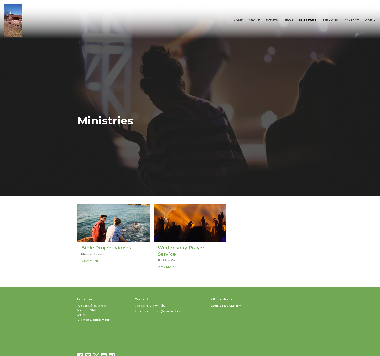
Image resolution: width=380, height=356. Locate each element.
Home (238, 20)
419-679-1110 (155, 306)
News (288, 20)
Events (272, 20)
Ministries (307, 20)
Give (368, 20)
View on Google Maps (93, 320)
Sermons (330, 20)
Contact (351, 20)
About (254, 20)
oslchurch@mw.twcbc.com (165, 311)
